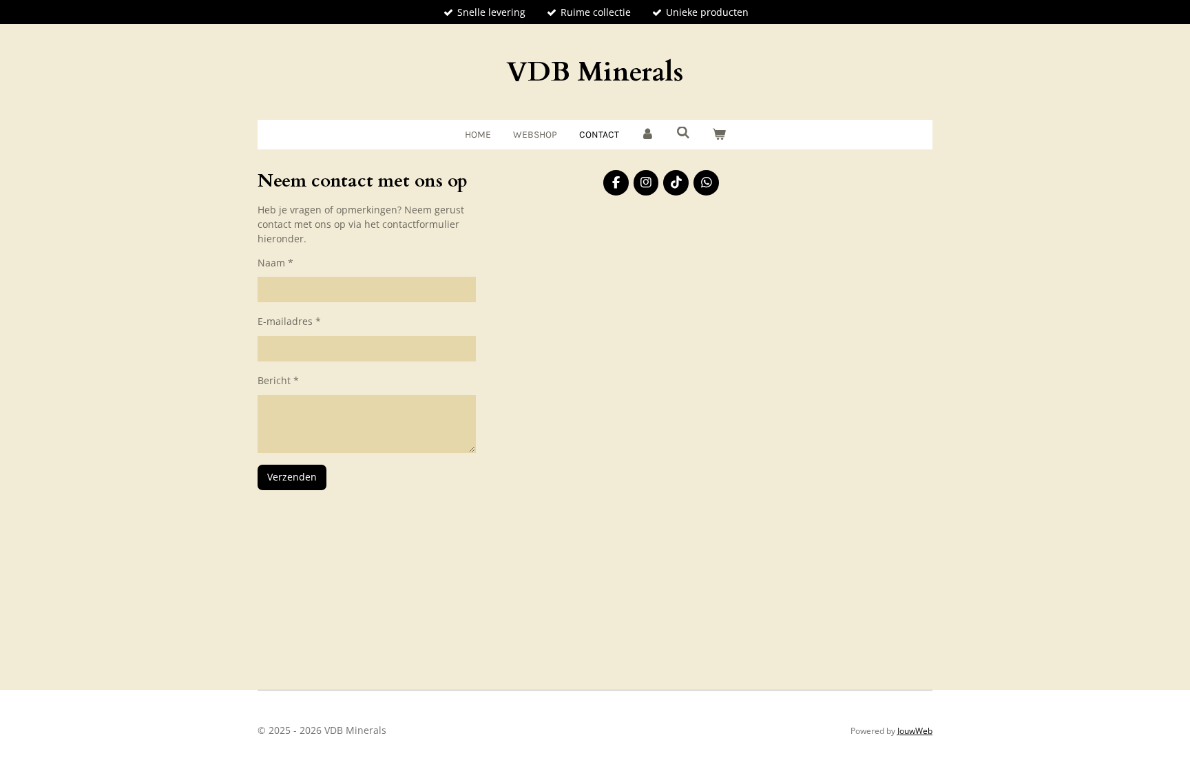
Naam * (275, 262)
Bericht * (278, 380)
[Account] (648, 135)
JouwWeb (914, 731)
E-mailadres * (289, 321)
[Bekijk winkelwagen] (718, 135)
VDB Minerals (595, 72)
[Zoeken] (683, 133)
